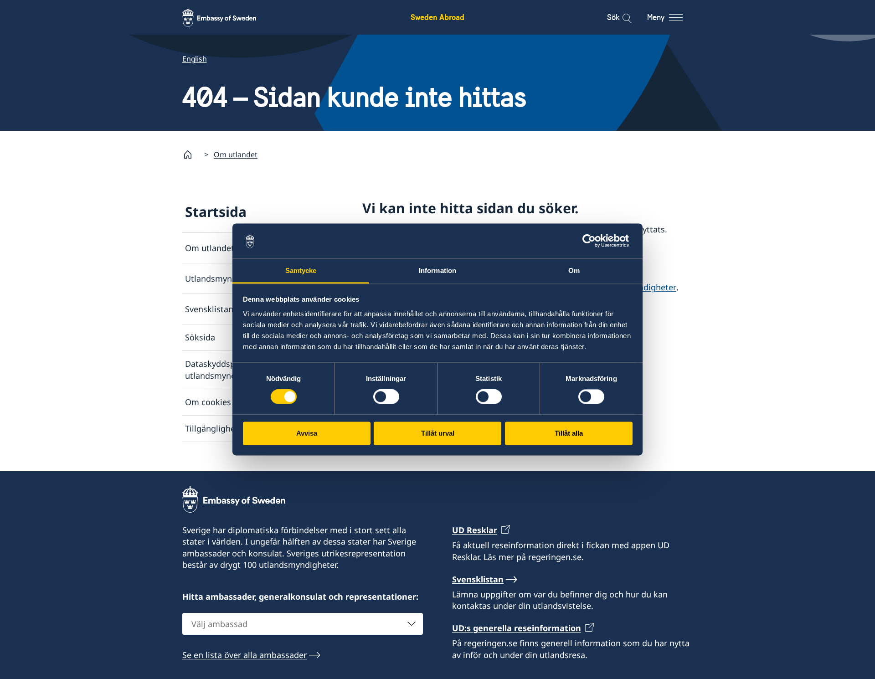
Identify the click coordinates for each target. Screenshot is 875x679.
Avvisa (306, 433)
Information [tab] (437, 270)
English (194, 59)
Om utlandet (235, 154)
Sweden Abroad (437, 17)
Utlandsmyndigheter (225, 278)
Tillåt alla (569, 433)
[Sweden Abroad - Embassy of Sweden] (227, 17)
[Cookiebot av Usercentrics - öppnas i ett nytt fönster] (593, 241)
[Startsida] (191, 154)
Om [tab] (574, 270)
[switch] (386, 397)
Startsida (216, 211)
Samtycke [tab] (301, 270)
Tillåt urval (437, 433)
